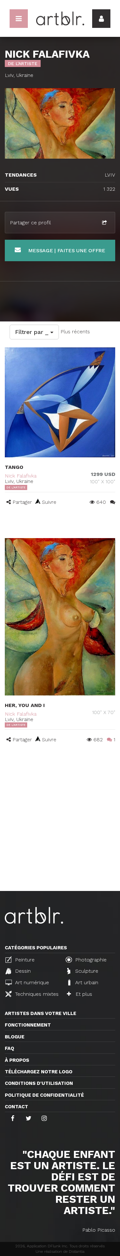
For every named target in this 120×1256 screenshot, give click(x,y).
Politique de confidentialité (44, 1095)
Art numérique (31, 982)
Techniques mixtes (36, 994)
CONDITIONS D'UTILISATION (39, 1083)
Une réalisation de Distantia (60, 1251)
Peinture (24, 960)
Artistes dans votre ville (40, 1013)
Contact (16, 1107)
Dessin (22, 971)
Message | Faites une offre (66, 250)
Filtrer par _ (32, 332)
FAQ (9, 1048)
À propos (17, 1060)
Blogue (14, 1037)
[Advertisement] (60, 828)
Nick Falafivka (20, 476)
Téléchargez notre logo (38, 1072)
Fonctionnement (28, 1025)
